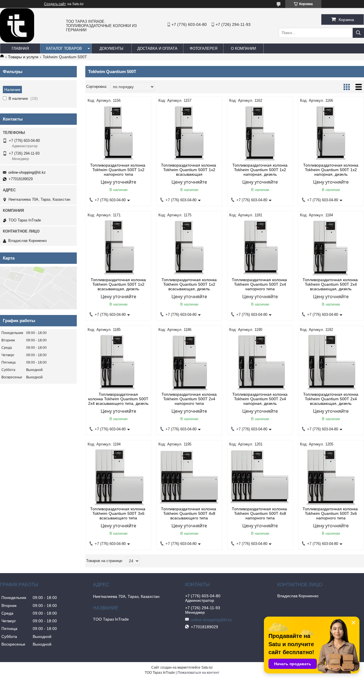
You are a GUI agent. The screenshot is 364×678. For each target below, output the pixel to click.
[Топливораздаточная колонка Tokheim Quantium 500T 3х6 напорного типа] (331, 476)
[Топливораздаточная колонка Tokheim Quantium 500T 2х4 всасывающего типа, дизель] (118, 362)
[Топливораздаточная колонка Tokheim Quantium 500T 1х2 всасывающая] (189, 133)
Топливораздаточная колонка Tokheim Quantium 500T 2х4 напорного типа (260, 284)
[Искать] (358, 33)
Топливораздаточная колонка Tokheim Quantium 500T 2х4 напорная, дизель (260, 399)
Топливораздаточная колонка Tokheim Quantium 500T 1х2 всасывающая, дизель (118, 284)
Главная (20, 48)
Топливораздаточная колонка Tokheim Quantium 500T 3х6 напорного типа (331, 513)
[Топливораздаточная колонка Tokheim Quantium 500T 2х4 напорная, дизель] (260, 362)
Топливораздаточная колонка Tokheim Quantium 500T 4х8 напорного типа (260, 513)
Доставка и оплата (157, 48)
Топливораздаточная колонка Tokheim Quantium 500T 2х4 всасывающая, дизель (331, 284)
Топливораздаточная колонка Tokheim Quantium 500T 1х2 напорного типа (118, 170)
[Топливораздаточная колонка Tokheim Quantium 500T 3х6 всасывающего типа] (118, 476)
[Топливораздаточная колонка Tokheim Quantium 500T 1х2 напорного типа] (118, 133)
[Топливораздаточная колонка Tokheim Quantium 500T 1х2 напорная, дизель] (260, 133)
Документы (111, 48)
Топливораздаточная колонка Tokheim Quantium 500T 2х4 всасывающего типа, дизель (118, 399)
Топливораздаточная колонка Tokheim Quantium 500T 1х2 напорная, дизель (260, 170)
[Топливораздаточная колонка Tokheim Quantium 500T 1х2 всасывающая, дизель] (118, 247)
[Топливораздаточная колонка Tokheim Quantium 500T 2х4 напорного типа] (260, 247)
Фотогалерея (203, 48)
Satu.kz (207, 667)
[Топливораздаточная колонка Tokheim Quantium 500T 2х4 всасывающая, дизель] (331, 247)
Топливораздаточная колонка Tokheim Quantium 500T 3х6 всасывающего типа (118, 513)
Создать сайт (55, 4)
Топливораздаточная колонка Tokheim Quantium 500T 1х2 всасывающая (189, 170)
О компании (243, 48)
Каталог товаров (64, 48)
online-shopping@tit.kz (27, 172)
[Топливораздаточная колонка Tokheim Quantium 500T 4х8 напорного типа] (260, 476)
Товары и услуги (23, 57)
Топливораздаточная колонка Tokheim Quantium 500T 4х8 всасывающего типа (189, 513)
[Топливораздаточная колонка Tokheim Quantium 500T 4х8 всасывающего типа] (189, 476)
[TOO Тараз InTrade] (17, 41)
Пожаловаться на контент (198, 673)
